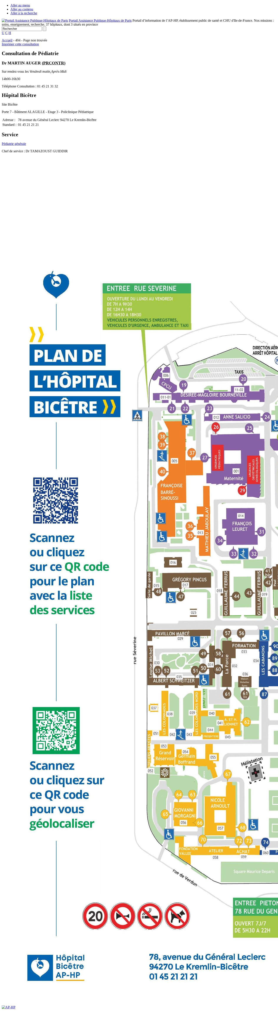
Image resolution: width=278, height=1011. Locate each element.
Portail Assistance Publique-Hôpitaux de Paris (100, 20)
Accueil (7, 40)
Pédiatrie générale (14, 144)
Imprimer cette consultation (20, 44)
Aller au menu (20, 5)
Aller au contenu (21, 9)
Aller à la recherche (23, 13)
